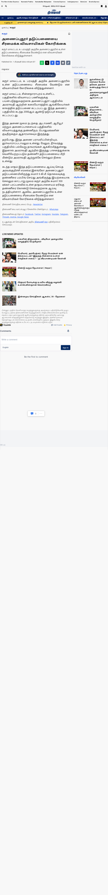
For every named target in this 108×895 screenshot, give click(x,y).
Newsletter (38, 204)
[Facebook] (52, 63)
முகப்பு (10, 18)
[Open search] (6, 6)
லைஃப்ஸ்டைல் (89, 18)
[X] (47, 63)
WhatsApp (54, 209)
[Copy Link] (68, 63)
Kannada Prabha (27, 2)
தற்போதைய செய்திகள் (27, 18)
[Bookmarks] (102, 6)
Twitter (37, 214)
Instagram (46, 214)
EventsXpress (94, 2)
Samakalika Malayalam (43, 2)
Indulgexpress (72, 2)
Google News (23, 217)
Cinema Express (59, 2)
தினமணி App (41, 222)
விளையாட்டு (71, 18)
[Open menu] (2, 6)
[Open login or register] (106, 6)
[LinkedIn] (58, 63)
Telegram (64, 214)
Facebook (29, 214)
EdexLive (83, 2)
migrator (5, 69)
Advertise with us (77, 67)
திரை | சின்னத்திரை (51, 18)
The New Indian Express (10, 2)
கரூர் (4, 34)
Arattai (13, 217)
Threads (5, 217)
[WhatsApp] (42, 63)
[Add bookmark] (69, 34)
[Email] (63, 63)
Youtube (55, 214)
